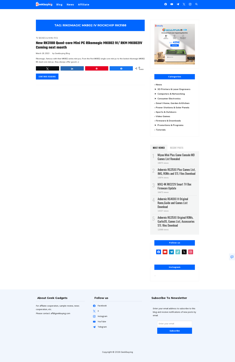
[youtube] (171, 4)
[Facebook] (165, 4)
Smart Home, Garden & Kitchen (172, 103)
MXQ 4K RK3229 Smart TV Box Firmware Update (174, 186)
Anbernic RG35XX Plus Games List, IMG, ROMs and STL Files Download (176, 171)
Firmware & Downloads (168, 120)
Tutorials (161, 129)
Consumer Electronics (169, 98)
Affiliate (83, 4)
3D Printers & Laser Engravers (173, 89)
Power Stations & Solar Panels (172, 107)
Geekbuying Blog (62, 53)
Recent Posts (176, 147)
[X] (184, 4)
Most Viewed (159, 147)
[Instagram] (178, 4)
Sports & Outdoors (166, 112)
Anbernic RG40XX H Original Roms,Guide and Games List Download (173, 203)
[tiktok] (177, 251)
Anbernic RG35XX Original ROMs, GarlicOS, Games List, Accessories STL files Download (176, 221)
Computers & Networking (171, 93)
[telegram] (171, 251)
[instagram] (190, 4)
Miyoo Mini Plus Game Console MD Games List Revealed (176, 157)
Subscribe (175, 330)
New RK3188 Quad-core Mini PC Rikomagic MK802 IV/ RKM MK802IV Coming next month (89, 45)
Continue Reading (47, 76)
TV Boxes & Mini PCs (47, 38)
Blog (59, 4)
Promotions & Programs (170, 125)
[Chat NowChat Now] (232, 256)
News (70, 4)
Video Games (163, 116)
